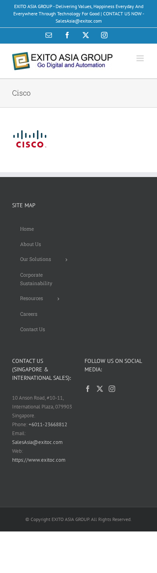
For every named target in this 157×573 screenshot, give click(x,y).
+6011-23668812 (48, 424)
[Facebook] (88, 388)
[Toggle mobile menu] (140, 58)
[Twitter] (100, 388)
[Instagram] (112, 388)
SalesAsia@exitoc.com (37, 442)
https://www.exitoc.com (39, 459)
